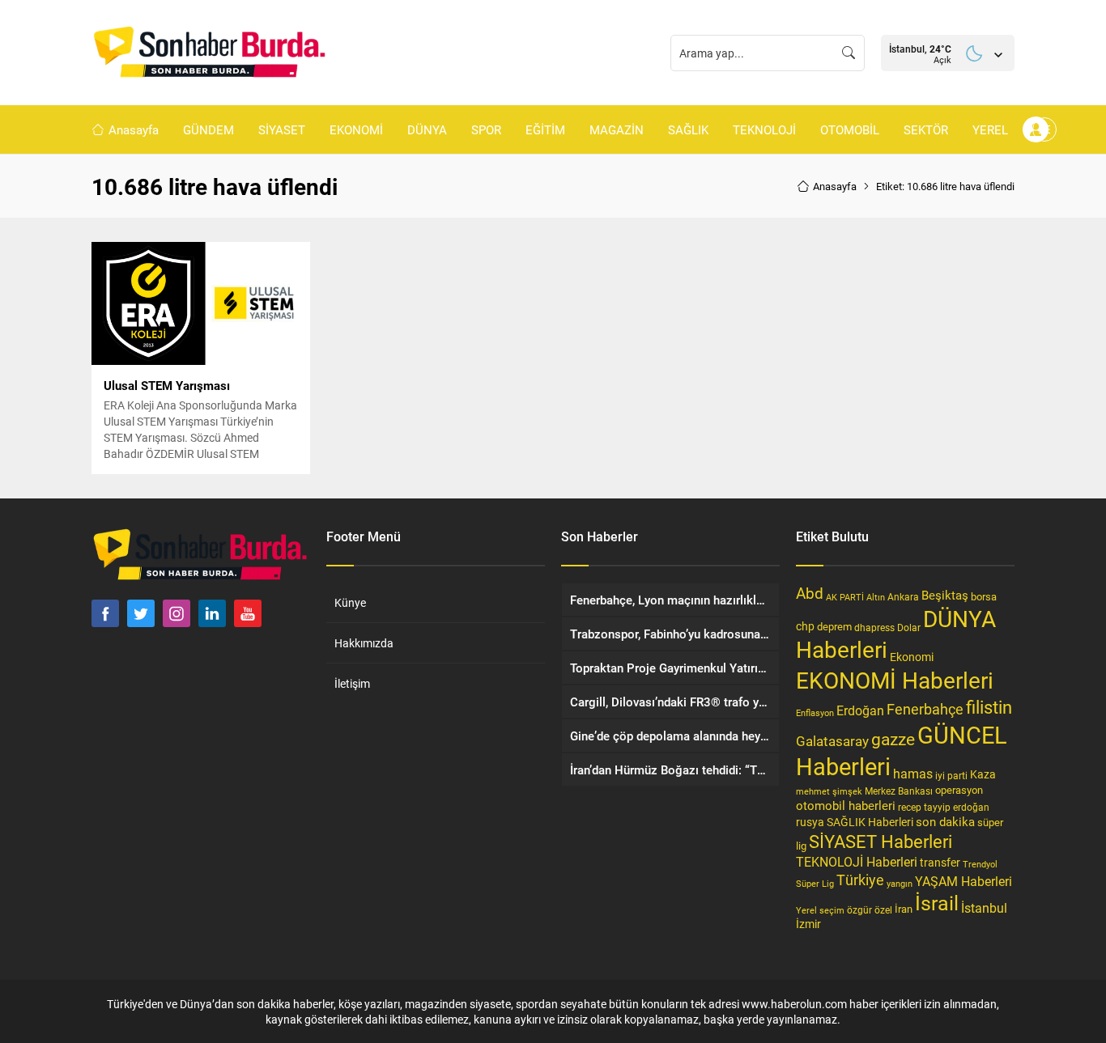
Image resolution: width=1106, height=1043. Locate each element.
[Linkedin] (212, 613)
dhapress (874, 627)
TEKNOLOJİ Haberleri (856, 861)
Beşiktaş (944, 595)
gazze (893, 738)
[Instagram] (176, 613)
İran (903, 908)
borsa (984, 596)
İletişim (352, 683)
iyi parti (951, 775)
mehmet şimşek (829, 791)
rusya (810, 821)
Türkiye (860, 879)
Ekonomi (912, 657)
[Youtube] (248, 613)
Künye (350, 602)
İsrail (937, 902)
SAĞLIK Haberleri (870, 821)
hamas (913, 773)
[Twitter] (141, 613)
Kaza (983, 774)
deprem (834, 626)
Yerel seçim (820, 910)
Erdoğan (860, 710)
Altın (875, 597)
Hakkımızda (363, 643)
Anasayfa (835, 186)
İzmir (808, 923)
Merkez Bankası (899, 791)
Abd (809, 593)
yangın (899, 883)
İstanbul (984, 907)
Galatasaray (832, 740)
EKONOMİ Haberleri (894, 679)
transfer (940, 862)
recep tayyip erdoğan (943, 806)
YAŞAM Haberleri (963, 880)
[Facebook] (105, 613)
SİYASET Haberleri (880, 841)
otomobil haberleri (845, 805)
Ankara (903, 597)
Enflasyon (815, 712)
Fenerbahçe (925, 709)
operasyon (959, 789)
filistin (989, 707)
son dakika (945, 821)
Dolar (909, 627)
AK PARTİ (845, 597)
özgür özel (869, 909)
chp (805, 626)
